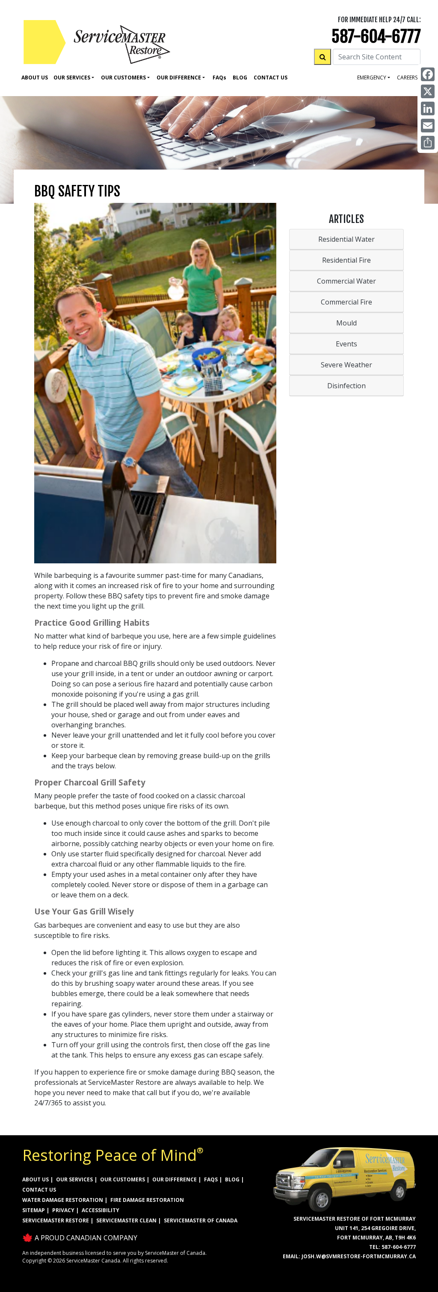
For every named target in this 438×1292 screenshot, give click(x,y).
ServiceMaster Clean (126, 1220)
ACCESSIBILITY (100, 1210)
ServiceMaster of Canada (200, 1220)
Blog (240, 77)
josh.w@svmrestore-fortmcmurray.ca (359, 1256)
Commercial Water (346, 281)
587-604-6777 (376, 36)
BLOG (232, 1179)
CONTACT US (39, 1189)
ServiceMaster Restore (55, 1220)
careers (407, 77)
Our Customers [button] (123, 77)
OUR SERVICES (74, 1179)
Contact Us (270, 77)
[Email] (427, 125)
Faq (219, 77)
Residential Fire (346, 260)
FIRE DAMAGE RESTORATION (147, 1200)
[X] (427, 91)
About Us (34, 77)
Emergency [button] (371, 77)
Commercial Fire (346, 302)
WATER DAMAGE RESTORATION (62, 1200)
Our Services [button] (71, 77)
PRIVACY (63, 1210)
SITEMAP (33, 1210)
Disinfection (346, 385)
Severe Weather (346, 364)
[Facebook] (427, 74)
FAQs (211, 1179)
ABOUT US (35, 1179)
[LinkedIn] (427, 108)
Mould (346, 323)
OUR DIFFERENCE (174, 1179)
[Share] (427, 142)
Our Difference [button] (179, 77)
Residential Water (346, 239)
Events (346, 344)
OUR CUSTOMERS (122, 1179)
